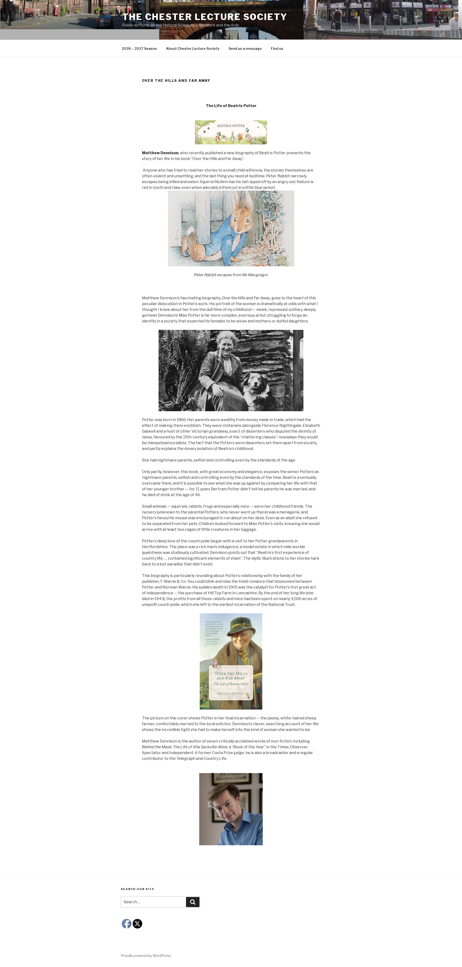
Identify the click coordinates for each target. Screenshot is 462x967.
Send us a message (245, 48)
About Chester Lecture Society (192, 48)
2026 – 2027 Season (139, 48)
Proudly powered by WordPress (146, 956)
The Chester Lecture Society (205, 17)
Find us (277, 48)
